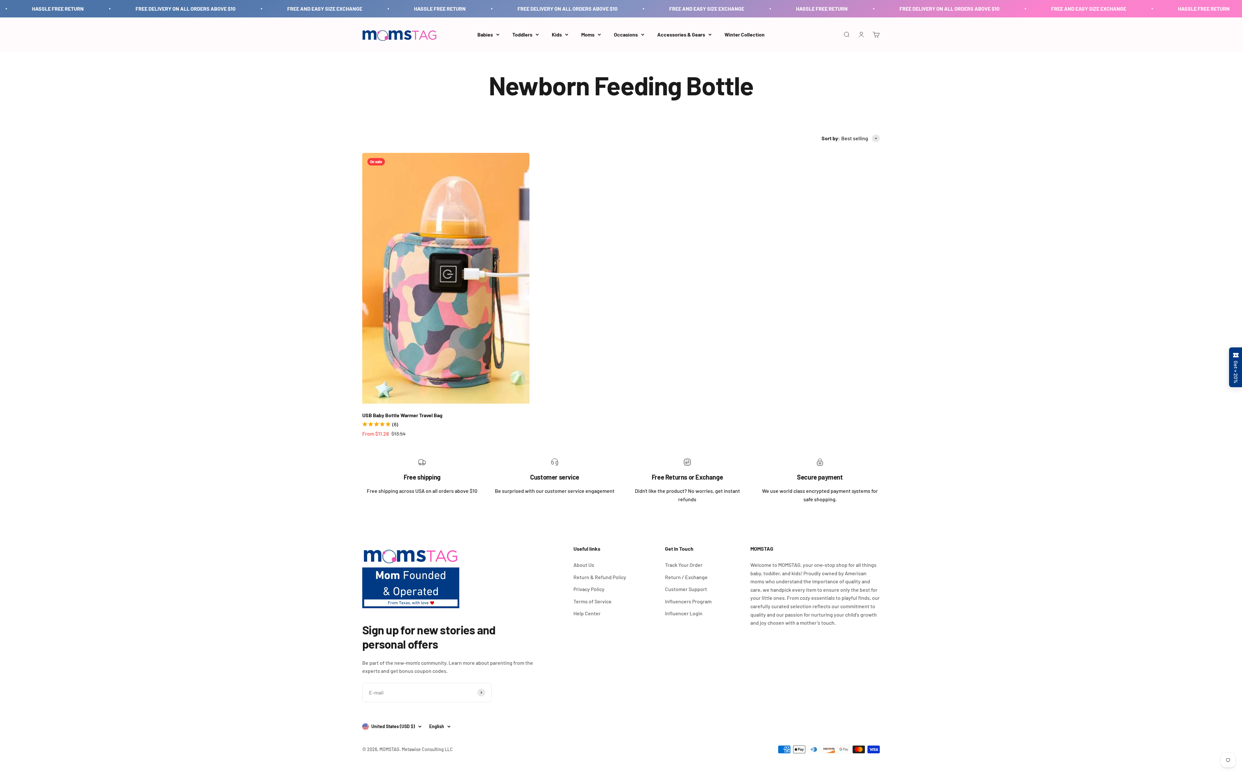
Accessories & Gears (681, 34)
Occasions (626, 34)
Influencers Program (688, 601)
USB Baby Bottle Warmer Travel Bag (402, 415)
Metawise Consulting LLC (427, 749)
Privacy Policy (589, 589)
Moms (587, 34)
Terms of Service (592, 601)
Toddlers (522, 34)
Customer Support (686, 589)
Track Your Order (684, 565)
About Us (583, 565)
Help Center (587, 613)
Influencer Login (684, 613)
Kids (557, 34)
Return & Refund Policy (599, 577)
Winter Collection (744, 34)
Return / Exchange (686, 577)
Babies (485, 34)
